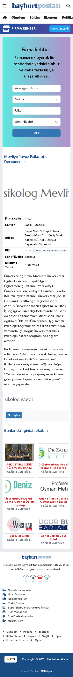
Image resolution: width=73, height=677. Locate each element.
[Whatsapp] (47, 578)
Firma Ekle (58, 28)
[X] (33, 578)
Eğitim (35, 17)
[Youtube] (40, 578)
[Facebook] (26, 578)
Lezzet (23, 640)
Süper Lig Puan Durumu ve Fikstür (28, 607)
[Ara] (68, 6)
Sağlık (46, 636)
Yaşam (32, 636)
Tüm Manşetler (17, 611)
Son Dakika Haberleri (21, 616)
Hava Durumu (16, 594)
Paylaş (16, 415)
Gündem (18, 17)
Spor (59, 636)
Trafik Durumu (16, 603)
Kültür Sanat (14, 636)
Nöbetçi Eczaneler (19, 590)
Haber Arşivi (15, 620)
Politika (28, 631)
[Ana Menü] (4, 6)
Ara (36, 133)
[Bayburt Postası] (36, 6)
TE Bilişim (46, 671)
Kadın (9, 640)
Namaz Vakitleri (17, 598)
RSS (12, 659)
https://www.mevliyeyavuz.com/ (46, 250)
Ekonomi (51, 17)
